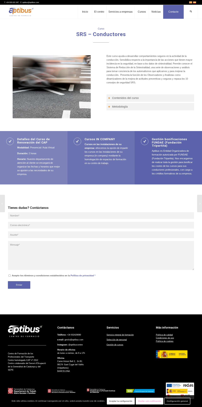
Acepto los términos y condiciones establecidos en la (53, 275)
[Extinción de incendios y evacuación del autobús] (2, 203)
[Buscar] (191, 12)
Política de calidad (164, 335)
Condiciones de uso (165, 338)
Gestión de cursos (115, 345)
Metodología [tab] (120, 106)
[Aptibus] (21, 12)
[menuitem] (85, 12)
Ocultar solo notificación (149, 401)
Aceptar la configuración (120, 401)
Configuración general (177, 401)
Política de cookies (164, 341)
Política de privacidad (82, 275)
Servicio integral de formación (120, 335)
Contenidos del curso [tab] (125, 98)
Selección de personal (117, 339)
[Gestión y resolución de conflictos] (199, 203)
